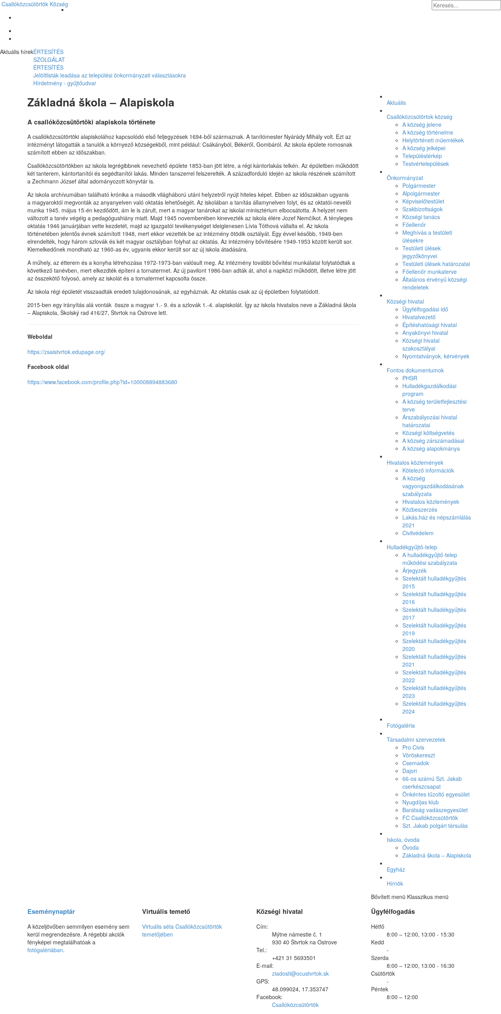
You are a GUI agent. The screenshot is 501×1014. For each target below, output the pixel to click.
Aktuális (396, 102)
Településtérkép (422, 156)
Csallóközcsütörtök (35, 4)
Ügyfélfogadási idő (425, 309)
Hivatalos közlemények (415, 462)
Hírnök (395, 883)
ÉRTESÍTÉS (48, 52)
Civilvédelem (418, 533)
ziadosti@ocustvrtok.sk (300, 973)
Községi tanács (421, 217)
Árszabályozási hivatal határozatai (429, 421)
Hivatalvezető (419, 317)
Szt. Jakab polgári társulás (435, 825)
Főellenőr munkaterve (429, 271)
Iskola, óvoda (403, 839)
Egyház (396, 869)
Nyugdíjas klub (420, 802)
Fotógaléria (401, 725)
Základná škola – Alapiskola (436, 855)
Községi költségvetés (428, 433)
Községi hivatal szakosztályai (421, 344)
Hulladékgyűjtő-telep (412, 547)
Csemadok (415, 763)
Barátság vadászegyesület (435, 810)
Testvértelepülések (425, 163)
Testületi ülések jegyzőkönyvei (421, 252)
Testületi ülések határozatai (436, 264)
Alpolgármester (421, 193)
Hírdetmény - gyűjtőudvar (64, 83)
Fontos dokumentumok (415, 370)
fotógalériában (45, 950)
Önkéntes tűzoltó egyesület (436, 794)
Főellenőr (414, 224)
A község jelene (422, 124)
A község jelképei (423, 148)
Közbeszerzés (419, 509)
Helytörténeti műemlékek (433, 140)
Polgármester (419, 185)
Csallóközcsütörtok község (419, 116)
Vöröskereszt (418, 755)
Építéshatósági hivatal (429, 325)
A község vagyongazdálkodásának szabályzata (433, 486)
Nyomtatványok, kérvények (435, 356)
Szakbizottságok (422, 209)
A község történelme (427, 132)
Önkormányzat (405, 178)
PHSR (409, 378)
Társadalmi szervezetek (416, 739)
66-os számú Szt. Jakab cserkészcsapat (432, 782)
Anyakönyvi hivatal (425, 332)
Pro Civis (413, 747)
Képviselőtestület (423, 201)
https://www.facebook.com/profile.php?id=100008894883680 (102, 382)
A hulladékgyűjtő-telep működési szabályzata (429, 558)
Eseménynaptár (51, 911)
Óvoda (410, 847)
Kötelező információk (428, 470)
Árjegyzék (414, 570)
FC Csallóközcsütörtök (430, 818)
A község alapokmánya (431, 448)
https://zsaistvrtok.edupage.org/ (66, 352)
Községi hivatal (405, 301)
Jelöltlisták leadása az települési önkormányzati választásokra (109, 75)
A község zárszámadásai (433, 440)
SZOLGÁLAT (49, 59)
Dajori (409, 771)
